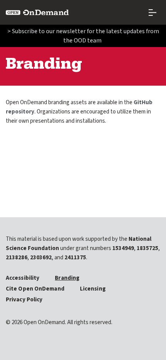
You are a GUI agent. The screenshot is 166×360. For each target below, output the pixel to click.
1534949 (123, 248)
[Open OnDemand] (37, 12)
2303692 (41, 258)
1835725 (147, 248)
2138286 (16, 258)
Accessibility (22, 278)
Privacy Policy (24, 300)
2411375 (75, 258)
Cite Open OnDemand (35, 289)
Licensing (93, 289)
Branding (67, 278)
